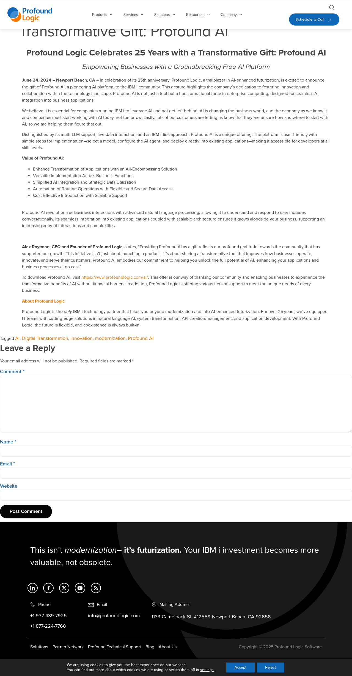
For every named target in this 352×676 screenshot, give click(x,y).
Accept (240, 667)
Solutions (162, 14)
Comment (12, 371)
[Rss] (96, 588)
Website (8, 486)
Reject (270, 667)
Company (229, 14)
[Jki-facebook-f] (48, 588)
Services (130, 14)
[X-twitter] (64, 588)
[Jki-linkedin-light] (33, 588)
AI (17, 339)
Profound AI (140, 339)
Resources (195, 14)
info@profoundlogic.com (114, 616)
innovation (81, 339)
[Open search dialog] (331, 8)
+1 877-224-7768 (48, 626)
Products (99, 14)
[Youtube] (80, 588)
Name (8, 442)
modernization (110, 339)
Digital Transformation (45, 339)
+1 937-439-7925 (48, 616)
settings (207, 669)
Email (7, 464)
